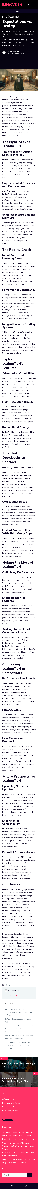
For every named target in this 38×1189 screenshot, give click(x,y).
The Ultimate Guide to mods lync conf (19, 1064)
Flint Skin (12, 1186)
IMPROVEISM (12, 5)
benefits (13, 129)
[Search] (29, 1175)
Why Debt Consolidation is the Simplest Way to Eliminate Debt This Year (17, 1045)
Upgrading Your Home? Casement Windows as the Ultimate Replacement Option (19, 1029)
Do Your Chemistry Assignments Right (18, 1139)
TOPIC (7, 985)
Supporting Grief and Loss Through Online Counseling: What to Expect (19, 1012)
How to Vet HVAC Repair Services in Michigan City (15, 1080)
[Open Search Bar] (28, 4)
